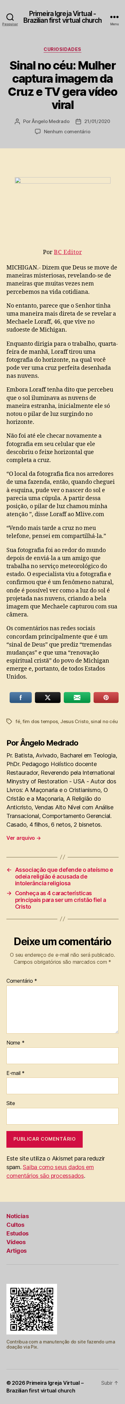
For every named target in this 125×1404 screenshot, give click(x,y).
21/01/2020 (97, 121)
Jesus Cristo (74, 721)
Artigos (16, 1250)
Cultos (15, 1224)
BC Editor (68, 252)
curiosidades (62, 49)
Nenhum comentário (67, 131)
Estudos (17, 1233)
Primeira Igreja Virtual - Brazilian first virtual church (62, 17)
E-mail (15, 1073)
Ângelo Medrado (50, 121)
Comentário (21, 981)
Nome (15, 1043)
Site (10, 1103)
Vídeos (15, 1242)
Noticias (17, 1216)
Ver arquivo (23, 838)
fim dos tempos (40, 721)
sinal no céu (104, 721)
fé (17, 721)
